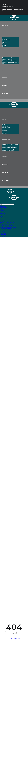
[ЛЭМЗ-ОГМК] (9, 193)
